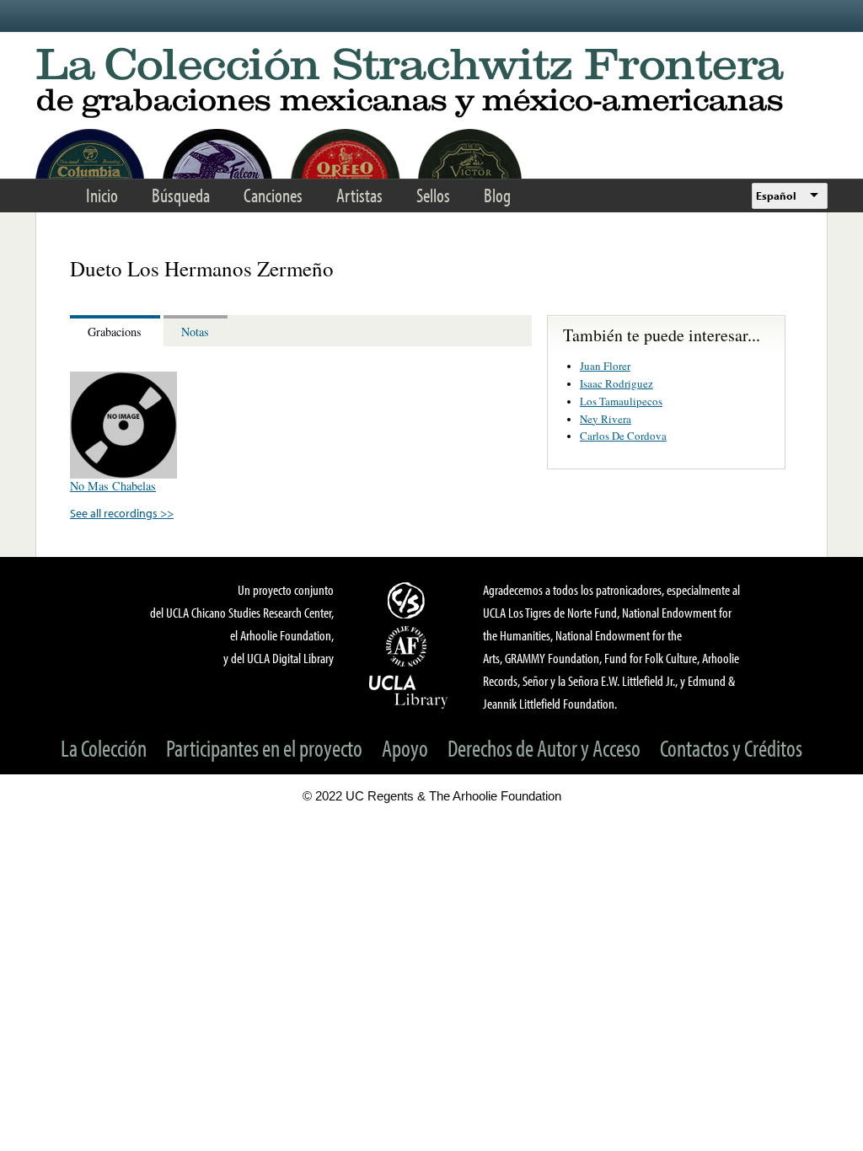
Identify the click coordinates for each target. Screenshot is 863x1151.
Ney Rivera (605, 418)
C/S (408, 600)
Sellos (433, 195)
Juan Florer (605, 365)
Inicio (102, 195)
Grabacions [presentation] (115, 332)
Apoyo (405, 748)
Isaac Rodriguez (616, 383)
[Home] (431, 83)
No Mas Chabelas (113, 486)
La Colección (104, 748)
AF (408, 646)
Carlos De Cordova (623, 435)
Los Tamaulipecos (621, 401)
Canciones (273, 195)
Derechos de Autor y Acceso (544, 748)
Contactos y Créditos (731, 748)
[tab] (116, 330)
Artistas (359, 195)
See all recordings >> (122, 513)
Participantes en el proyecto (264, 748)
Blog (497, 195)
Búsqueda (181, 195)
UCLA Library (408, 691)
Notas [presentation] (195, 332)
